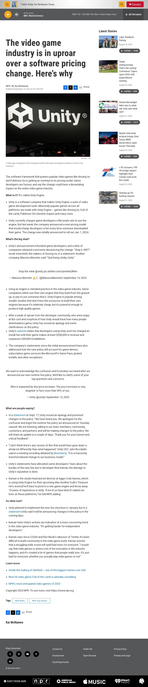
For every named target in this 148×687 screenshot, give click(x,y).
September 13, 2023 (75, 277)
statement (19, 415)
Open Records (89, 656)
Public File (87, 649)
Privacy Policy (120, 649)
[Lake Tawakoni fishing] (108, 42)
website (22, 330)
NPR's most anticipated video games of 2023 (34, 583)
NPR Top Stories (39, 601)
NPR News (20, 601)
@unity (39, 271)
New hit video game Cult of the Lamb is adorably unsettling (42, 576)
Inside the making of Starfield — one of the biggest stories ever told (47, 570)
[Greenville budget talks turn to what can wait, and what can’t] (108, 107)
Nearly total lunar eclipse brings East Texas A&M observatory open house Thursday (129, 139)
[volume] (16, 14)
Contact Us (57, 649)
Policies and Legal (122, 656)
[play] (8, 14)
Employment (58, 656)
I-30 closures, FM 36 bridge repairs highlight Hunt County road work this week (128, 174)
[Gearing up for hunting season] (108, 197)
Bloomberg (60, 453)
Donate (136, 4)
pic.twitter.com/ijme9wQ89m (60, 271)
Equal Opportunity (60, 662)
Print (86, 87)
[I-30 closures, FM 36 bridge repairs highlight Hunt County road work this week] (108, 172)
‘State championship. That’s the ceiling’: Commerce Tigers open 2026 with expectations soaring (128, 71)
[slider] (21, 14)
